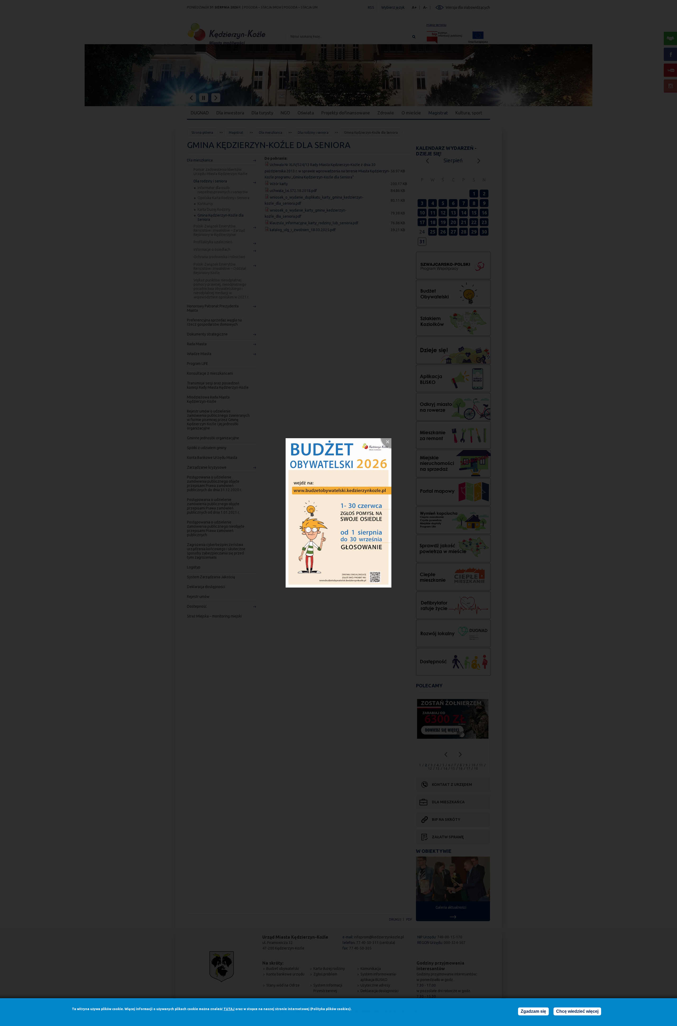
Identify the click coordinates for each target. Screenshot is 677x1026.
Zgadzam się (533, 1011)
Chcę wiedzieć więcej (577, 1011)
